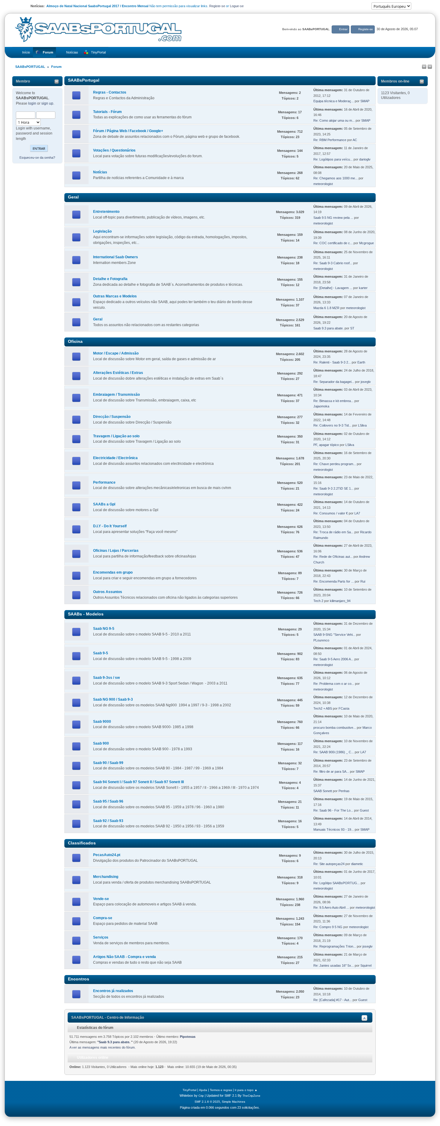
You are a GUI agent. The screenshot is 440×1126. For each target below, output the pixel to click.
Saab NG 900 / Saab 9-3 (113, 699)
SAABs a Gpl (104, 504)
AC (355, 140)
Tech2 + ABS (322, 708)
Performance (104, 482)
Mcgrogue (366, 243)
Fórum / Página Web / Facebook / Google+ (128, 131)
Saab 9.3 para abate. (329, 328)
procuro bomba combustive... (334, 727)
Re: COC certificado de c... (333, 243)
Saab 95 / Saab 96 (108, 801)
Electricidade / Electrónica (115, 458)
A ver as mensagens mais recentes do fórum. (102, 1047)
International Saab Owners (115, 257)
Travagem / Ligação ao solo (116, 436)
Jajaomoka (321, 406)
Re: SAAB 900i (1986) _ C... (333, 752)
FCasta (344, 708)
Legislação (102, 231)
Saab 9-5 (100, 653)
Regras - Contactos (109, 92)
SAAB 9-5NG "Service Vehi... (334, 634)
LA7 (357, 513)
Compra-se (102, 918)
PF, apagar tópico (326, 445)
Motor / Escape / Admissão (116, 353)
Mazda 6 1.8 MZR (326, 308)
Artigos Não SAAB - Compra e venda (124, 957)
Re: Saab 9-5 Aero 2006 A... (333, 659)
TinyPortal (189, 1090)
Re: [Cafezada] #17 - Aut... (332, 1000)
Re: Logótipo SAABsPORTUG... (336, 883)
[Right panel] (429, 67)
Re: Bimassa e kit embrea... (333, 401)
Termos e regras (221, 1090)
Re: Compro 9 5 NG (327, 927)
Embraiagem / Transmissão (116, 394)
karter (363, 288)
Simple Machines (233, 1101)
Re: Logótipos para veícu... (333, 159)
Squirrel (365, 965)
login (32, 103)
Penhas (344, 791)
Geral (97, 319)
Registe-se (217, 6)
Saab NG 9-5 (103, 629)
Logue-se (237, 6)
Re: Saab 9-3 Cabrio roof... (332, 263)
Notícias (100, 172)
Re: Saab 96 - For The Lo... (333, 810)
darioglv (365, 159)
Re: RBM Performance (329, 140)
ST (352, 328)
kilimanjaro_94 (340, 601)
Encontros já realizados (113, 991)
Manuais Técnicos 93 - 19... (333, 829)
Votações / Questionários (114, 150)
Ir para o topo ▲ (246, 1090)
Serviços (100, 937)
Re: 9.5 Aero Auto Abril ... (331, 907)
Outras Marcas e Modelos (115, 296)
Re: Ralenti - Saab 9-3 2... (332, 362)
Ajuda (203, 1090)
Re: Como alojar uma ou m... (334, 120)
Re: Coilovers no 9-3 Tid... (332, 425)
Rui (362, 581)
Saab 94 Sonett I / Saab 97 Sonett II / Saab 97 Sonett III (138, 782)
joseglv (366, 382)
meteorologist (323, 184)
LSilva (362, 425)
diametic (357, 864)
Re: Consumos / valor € (330, 513)
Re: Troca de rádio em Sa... (333, 532)
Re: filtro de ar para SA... (331, 771)
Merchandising (105, 877)
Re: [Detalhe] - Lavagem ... (332, 288)
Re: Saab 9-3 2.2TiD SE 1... (333, 488)
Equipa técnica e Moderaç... (333, 101)
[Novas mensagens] (76, 96)
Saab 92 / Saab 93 (108, 821)
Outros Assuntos (107, 592)
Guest (364, 810)
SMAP (364, 101)
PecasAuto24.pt (106, 855)
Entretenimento (106, 212)
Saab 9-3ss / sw (106, 678)
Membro (23, 81)
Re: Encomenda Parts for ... (333, 581)
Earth (361, 362)
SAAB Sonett (322, 791)
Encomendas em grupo (113, 572)
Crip (201, 1095)
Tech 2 (318, 601)
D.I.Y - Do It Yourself (110, 526)
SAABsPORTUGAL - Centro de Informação (107, 1017)
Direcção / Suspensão (112, 417)
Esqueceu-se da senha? (37, 157)
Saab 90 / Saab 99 (108, 763)
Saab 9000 (102, 721)
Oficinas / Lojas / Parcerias (116, 551)
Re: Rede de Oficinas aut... (333, 556)
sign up (47, 103)
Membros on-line (395, 81)
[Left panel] (424, 67)
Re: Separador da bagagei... (333, 382)
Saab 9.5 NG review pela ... (333, 217)
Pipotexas (187, 1036)
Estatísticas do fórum (94, 1028)
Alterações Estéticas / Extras (118, 373)
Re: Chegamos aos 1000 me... (335, 178)
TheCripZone (251, 1095)
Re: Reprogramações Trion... (334, 946)
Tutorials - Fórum (107, 112)
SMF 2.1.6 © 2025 (207, 1101)
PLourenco (321, 640)
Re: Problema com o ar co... (333, 683)
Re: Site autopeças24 (329, 864)
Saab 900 (101, 743)
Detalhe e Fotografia (110, 279)
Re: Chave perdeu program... (334, 464)
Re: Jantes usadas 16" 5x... (333, 965)
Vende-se (101, 899)
